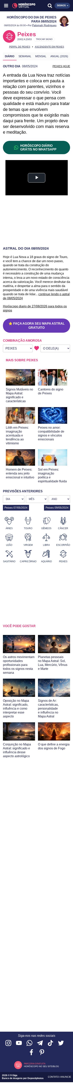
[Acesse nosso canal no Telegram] (40, 1043)
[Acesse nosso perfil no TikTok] (50, 1043)
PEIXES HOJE (61, 66)
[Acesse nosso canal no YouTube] (19, 1043)
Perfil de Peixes (19, 46)
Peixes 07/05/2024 (15, 507)
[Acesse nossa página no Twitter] (61, 1043)
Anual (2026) (59, 56)
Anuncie (65, 1077)
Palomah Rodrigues (44, 25)
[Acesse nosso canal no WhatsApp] (29, 1043)
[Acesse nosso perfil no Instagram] (8, 1043)
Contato (53, 1077)
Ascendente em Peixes (49, 46)
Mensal (40, 56)
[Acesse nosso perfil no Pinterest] (42, 1052)
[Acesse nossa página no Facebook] (31, 1052)
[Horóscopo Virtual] (22, 5)
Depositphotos (35, 1078)
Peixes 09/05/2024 (57, 507)
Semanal (24, 56)
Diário (9, 56)
